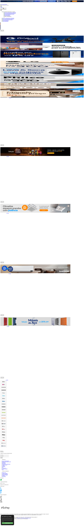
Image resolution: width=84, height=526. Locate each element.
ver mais (10, 97)
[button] (0, 31)
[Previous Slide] (1, 30)
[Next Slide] (3, 30)
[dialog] (7, 520)
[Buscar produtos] (1, 6)
